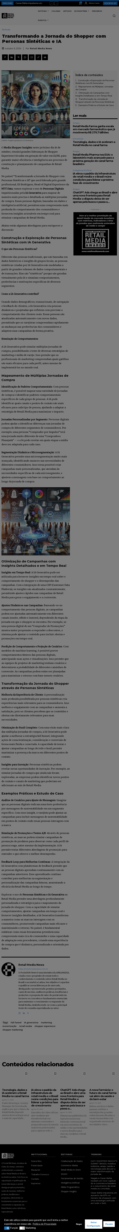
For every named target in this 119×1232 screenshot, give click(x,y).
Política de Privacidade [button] (44, 1224)
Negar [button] (79, 1224)
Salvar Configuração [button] (93, 1224)
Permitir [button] (109, 1224)
